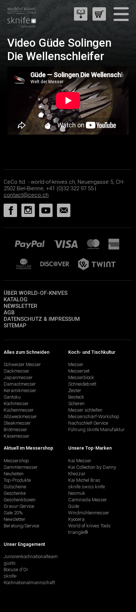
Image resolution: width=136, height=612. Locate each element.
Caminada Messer (87, 499)
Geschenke (15, 493)
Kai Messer (79, 460)
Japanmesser (18, 377)
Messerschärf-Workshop (93, 416)
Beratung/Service (21, 525)
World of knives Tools (89, 525)
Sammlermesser (21, 467)
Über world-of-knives (35, 293)
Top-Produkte (17, 480)
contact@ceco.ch (26, 195)
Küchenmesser (19, 410)
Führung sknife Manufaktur (96, 429)
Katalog (16, 299)
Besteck (76, 397)
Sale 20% (13, 512)
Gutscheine (15, 486)
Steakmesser (17, 423)
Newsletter (20, 306)
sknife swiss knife (86, 486)
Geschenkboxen (20, 499)
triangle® (78, 532)
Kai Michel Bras (84, 480)
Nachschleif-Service (88, 423)
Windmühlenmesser (88, 512)
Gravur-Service (19, 506)
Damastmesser (20, 384)
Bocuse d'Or (16, 569)
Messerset (79, 371)
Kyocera (76, 519)
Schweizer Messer (22, 364)
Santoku (12, 397)
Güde (73, 506)
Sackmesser (16, 371)
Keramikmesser (20, 390)
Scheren (76, 403)
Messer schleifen (85, 410)
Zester (74, 390)
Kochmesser (16, 403)
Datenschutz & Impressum (42, 319)
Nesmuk (76, 493)
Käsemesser (16, 436)
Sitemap (15, 325)
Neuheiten (14, 473)
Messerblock (81, 377)
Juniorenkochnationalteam (31, 556)
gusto (9, 563)
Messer (75, 364)
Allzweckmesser (20, 416)
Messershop (16, 460)
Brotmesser (15, 429)
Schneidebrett (82, 384)
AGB (9, 312)
